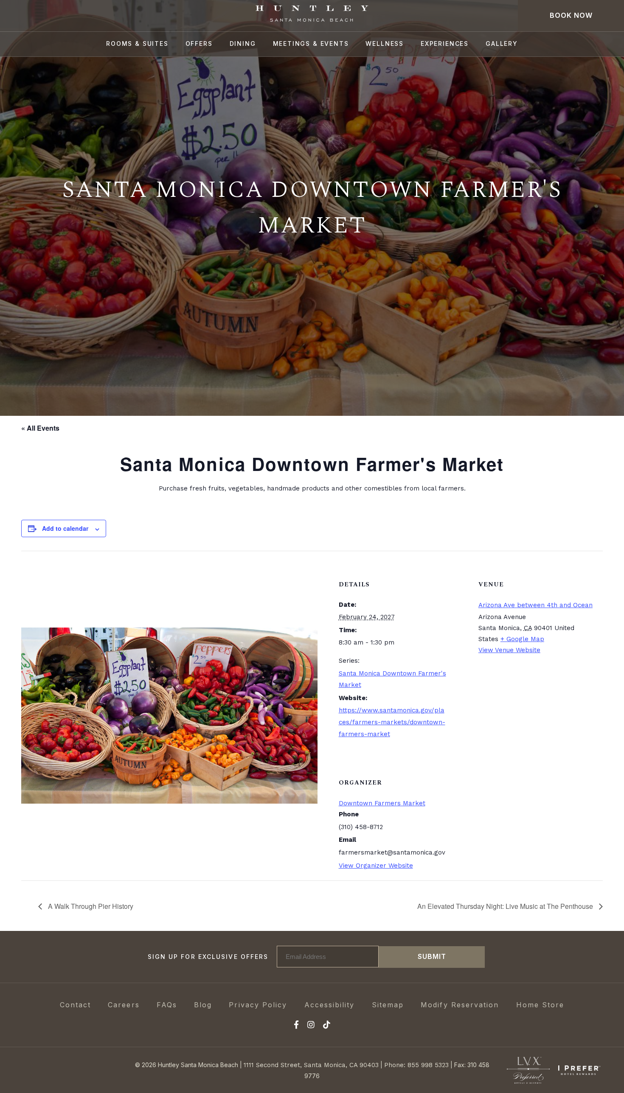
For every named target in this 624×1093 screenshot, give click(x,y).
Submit (432, 956)
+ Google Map (522, 639)
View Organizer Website (376, 865)
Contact (75, 1005)
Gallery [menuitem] (502, 43)
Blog (203, 1005)
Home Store (540, 1005)
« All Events (40, 428)
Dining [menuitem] (243, 43)
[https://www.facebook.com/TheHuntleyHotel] (296, 1026)
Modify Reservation (460, 1005)
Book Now (571, 15)
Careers (124, 1005)
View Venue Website (509, 650)
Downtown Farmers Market (382, 803)
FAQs (167, 1005)
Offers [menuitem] (199, 43)
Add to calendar (65, 528)
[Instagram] (311, 1026)
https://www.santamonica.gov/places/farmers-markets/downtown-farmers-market (392, 722)
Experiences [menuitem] (445, 43)
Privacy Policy (258, 1005)
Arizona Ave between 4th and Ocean (535, 605)
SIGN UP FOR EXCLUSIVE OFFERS (208, 956)
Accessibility (329, 1005)
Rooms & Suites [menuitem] (137, 43)
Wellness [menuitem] (384, 43)
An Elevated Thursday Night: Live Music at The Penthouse (506, 906)
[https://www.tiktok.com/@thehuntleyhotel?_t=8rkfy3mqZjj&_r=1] (326, 1026)
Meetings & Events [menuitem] (311, 43)
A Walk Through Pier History (89, 906)
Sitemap (388, 1005)
